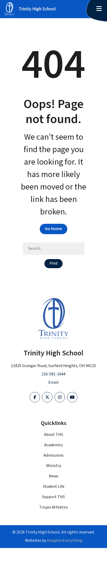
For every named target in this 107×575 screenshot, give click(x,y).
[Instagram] (60, 397)
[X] (47, 397)
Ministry (53, 466)
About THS (53, 434)
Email (53, 382)
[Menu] (99, 9)
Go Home (53, 229)
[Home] (53, 318)
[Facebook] (35, 397)
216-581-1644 (53, 374)
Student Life (53, 486)
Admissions (53, 455)
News (53, 476)
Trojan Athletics (53, 507)
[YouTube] (72, 397)
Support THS (53, 497)
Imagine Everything (64, 540)
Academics (53, 445)
